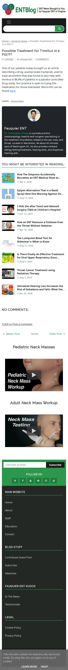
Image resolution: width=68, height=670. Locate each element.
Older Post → (57, 334)
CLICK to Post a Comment (17, 324)
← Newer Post (11, 334)
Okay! (44, 666)
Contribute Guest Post (18, 557)
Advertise (10, 573)
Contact (9, 534)
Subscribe (55, 465)
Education (11, 526)
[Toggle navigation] (9, 22)
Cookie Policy (13, 627)
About (8, 510)
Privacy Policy (13, 635)
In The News (12, 596)
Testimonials (12, 604)
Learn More (29, 666)
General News (17, 101)
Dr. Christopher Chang (16, 133)
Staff (8, 518)
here (12, 91)
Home (34, 334)
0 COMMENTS (42, 59)
